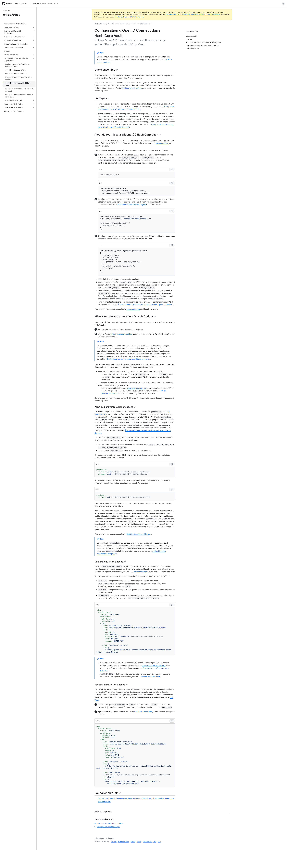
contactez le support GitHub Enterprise (129, 17)
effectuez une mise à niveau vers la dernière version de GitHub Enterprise (193, 14)
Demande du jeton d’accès (109, 561)
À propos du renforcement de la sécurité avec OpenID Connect (145, 304)
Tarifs (139, 842)
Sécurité (111, 24)
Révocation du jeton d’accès (110, 684)
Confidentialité (123, 842)
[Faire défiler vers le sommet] (282, 845)
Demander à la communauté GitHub (110, 823)
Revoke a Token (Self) (143, 712)
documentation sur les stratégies (132, 204)
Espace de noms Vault (150, 676)
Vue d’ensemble (105, 69)
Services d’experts (149, 842)
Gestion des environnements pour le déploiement (128, 359)
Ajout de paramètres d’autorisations (114, 407)
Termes (113, 842)
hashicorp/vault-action (132, 88)
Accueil (7, 10)
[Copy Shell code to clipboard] (172, 169)
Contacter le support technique (108, 827)
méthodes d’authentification (153, 665)
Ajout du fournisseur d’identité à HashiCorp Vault (126, 134)
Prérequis (101, 98)
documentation (161, 143)
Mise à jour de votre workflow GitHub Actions (124, 316)
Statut (133, 842)
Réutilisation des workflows (138, 534)
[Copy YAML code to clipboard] (172, 464)
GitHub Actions (11, 15)
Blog (159, 842)
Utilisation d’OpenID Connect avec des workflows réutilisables (124, 799)
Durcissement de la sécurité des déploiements (133, 24)
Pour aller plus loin (106, 793)
